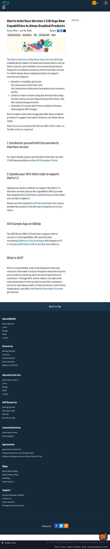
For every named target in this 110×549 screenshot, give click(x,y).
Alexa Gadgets (8, 436)
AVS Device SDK (44, 35)
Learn (4, 327)
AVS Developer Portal (46, 160)
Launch (5, 338)
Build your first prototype (31, 240)
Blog (84, 547)
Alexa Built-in (27, 35)
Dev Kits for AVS (8, 418)
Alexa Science (8, 481)
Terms (57, 547)
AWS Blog (6, 478)
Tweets (75, 20)
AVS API (5, 414)
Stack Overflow (8, 361)
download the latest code (22, 244)
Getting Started (8, 351)
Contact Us (6, 498)
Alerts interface (19, 59)
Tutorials (5, 354)
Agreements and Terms (11, 449)
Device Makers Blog (10, 474)
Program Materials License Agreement (18, 453)
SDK (35, 35)
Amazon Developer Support (13, 495)
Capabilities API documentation (37, 203)
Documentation (8, 358)
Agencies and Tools (10, 365)
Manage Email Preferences (13, 505)
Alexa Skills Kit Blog (10, 471)
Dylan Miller (13, 30)
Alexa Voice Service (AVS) (46, 59)
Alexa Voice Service (14, 35)
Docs (63, 547)
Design (5, 331)
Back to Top (55, 306)
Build (4, 334)
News (53, 35)
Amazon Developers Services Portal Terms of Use (22, 456)
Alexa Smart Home (9, 432)
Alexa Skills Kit (8, 324)
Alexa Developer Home (97, 547)
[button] (9, 542)
